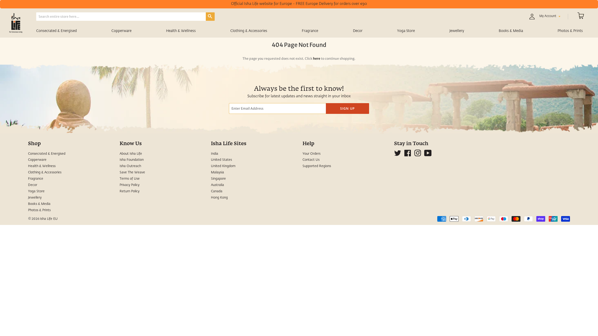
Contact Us (311, 159)
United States (221, 159)
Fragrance (310, 31)
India (214, 153)
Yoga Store (406, 31)
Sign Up (347, 108)
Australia (217, 185)
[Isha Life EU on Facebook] (407, 155)
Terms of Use (130, 178)
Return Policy (129, 191)
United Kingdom (223, 166)
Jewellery (456, 31)
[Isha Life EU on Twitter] (397, 155)
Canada (216, 191)
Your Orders (311, 153)
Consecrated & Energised (56, 31)
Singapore (218, 178)
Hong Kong (219, 197)
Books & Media (511, 31)
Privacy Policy (129, 185)
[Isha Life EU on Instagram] (417, 155)
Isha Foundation (132, 159)
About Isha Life (131, 153)
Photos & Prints (570, 31)
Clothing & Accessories (248, 31)
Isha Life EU (49, 218)
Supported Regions (317, 166)
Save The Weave (132, 172)
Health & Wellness (181, 31)
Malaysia (217, 172)
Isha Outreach (130, 166)
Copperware (121, 31)
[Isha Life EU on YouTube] (428, 155)
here (316, 58)
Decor (358, 31)
